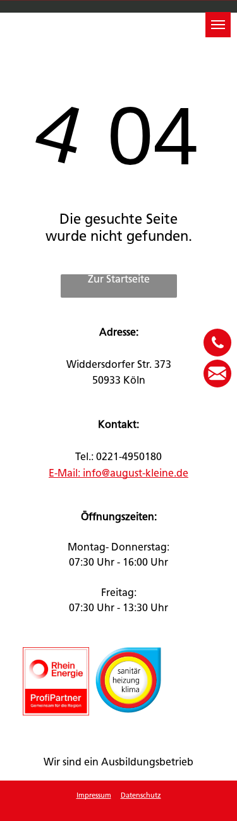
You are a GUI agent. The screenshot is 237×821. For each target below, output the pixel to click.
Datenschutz (141, 796)
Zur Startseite (119, 280)
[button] (218, 24)
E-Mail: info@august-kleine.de (118, 474)
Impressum (93, 796)
